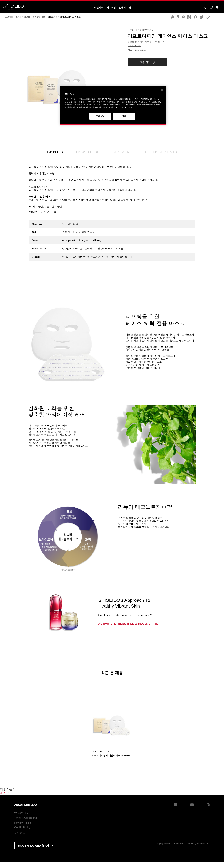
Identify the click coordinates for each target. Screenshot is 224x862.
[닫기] (161, 90)
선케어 (122, 7)
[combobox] (35, 845)
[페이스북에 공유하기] (195, 17)
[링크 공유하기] (208, 17)
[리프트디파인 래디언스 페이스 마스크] (112, 715)
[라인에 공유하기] (183, 17)
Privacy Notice (22, 822)
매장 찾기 (145, 62)
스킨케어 (98, 7)
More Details (134, 45)
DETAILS (55, 152)
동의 (124, 116)
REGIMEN (121, 152)
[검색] (204, 7)
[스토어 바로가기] (217, 7)
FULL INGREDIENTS (160, 152)
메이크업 (111, 7)
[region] (113, 105)
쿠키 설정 (19, 832)
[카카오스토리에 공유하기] (178, 17)
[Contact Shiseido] (211, 7)
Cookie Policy (22, 827)
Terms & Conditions (25, 817)
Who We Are (21, 813)
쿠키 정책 (128, 107)
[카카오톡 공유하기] (172, 17)
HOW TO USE (87, 152)
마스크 (4, 793)
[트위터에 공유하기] (202, 17)
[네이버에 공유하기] (189, 17)
